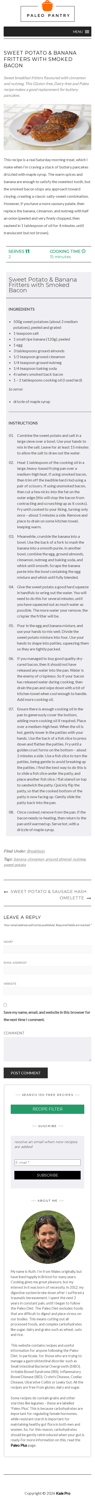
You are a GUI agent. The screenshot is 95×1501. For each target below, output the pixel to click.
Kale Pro (63, 1493)
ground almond (58, 859)
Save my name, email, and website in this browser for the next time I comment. (47, 1016)
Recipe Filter (48, 1109)
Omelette (72, 898)
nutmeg (79, 859)
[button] (78, 32)
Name (8, 941)
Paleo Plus (19, 1445)
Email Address (15, 962)
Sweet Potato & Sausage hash (49, 891)
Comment (14, 1033)
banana (20, 859)
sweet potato (15, 864)
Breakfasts (36, 851)
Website (10, 983)
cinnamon (36, 859)
